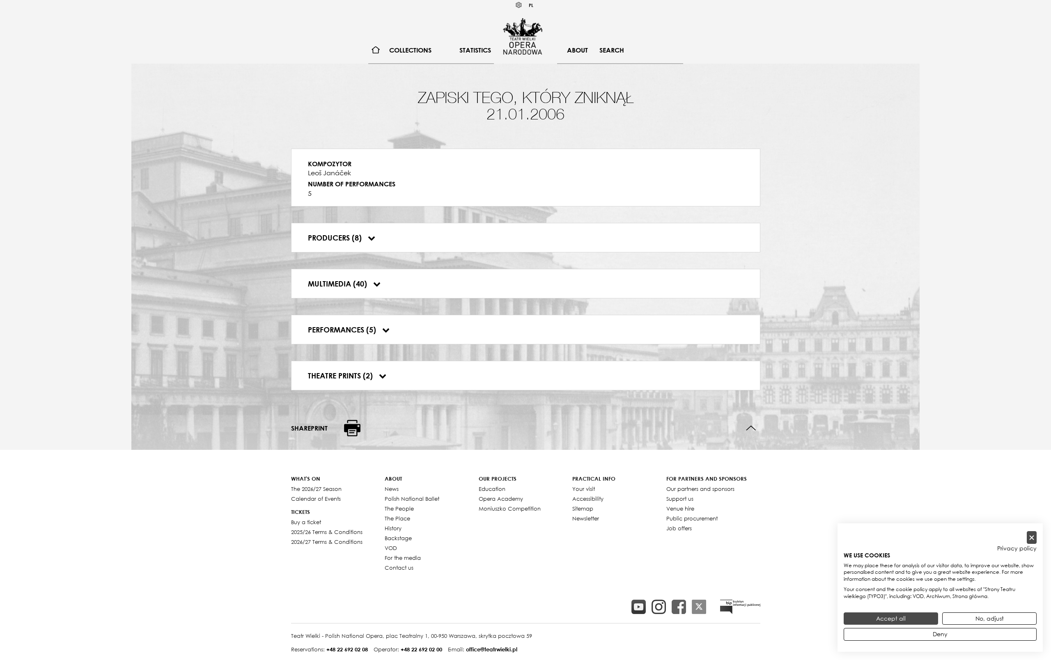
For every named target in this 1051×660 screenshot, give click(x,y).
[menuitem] (375, 50)
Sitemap (582, 508)
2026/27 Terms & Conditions (327, 542)
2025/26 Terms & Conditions (327, 532)
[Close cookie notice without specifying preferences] (1032, 537)
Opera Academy (501, 498)
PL (531, 5)
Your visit (583, 489)
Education (492, 489)
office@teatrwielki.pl (491, 649)
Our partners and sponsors (700, 489)
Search (611, 50)
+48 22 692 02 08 (347, 649)
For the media (403, 558)
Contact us (399, 567)
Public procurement (692, 518)
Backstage (398, 538)
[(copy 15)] (638, 607)
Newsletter (585, 518)
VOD (391, 548)
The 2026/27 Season (316, 489)
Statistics (475, 50)
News (392, 489)
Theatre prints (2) (341, 375)
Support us (679, 498)
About (577, 50)
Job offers (679, 528)
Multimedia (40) (338, 283)
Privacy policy (1017, 548)
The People (399, 508)
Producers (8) (336, 237)
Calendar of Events (316, 498)
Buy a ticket (306, 522)
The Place (397, 518)
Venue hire (680, 508)
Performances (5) (343, 329)
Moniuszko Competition (510, 508)
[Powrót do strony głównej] (522, 36)
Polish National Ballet (412, 498)
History (393, 528)
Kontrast (519, 5)
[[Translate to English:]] (740, 607)
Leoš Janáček (329, 173)
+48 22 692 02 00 (421, 649)
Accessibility (588, 498)
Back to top (751, 428)
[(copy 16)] (659, 607)
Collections (410, 50)
